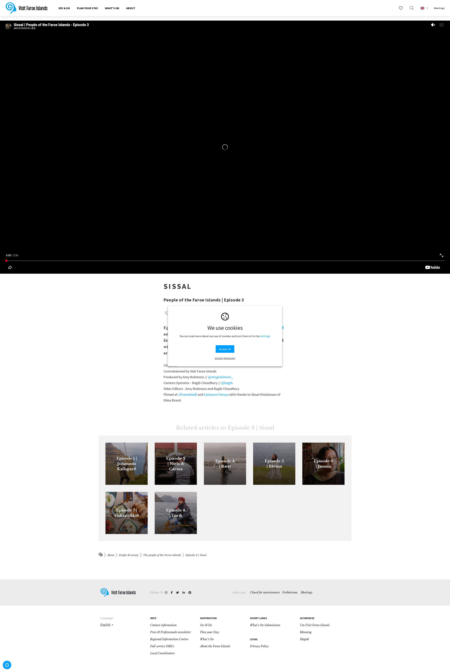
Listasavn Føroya (216, 394)
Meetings (439, 8)
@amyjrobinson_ (220, 377)
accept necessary (225, 358)
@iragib (227, 383)
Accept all (225, 349)
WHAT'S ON (112, 8)
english (105, 624)
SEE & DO (64, 8)
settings (265, 336)
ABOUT (130, 8)
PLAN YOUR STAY (87, 8)
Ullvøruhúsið (187, 394)
